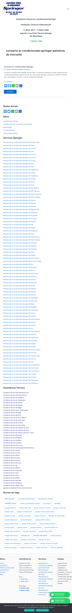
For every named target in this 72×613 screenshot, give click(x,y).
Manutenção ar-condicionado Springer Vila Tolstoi (19, 173)
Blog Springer (7, 127)
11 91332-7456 (24, 588)
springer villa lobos (41, 547)
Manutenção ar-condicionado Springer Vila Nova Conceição (22, 261)
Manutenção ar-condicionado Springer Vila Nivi (18, 264)
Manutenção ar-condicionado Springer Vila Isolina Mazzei (21, 319)
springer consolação (24, 516)
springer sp (25, 535)
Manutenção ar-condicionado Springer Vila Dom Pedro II (21, 368)
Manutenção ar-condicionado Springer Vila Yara (18, 167)
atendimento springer (45, 499)
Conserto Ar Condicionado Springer (18, 67)
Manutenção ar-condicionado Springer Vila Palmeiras (20, 249)
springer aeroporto (10, 508)
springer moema (22, 527)
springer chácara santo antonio (44, 511)
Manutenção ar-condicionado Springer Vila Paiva (18, 252)
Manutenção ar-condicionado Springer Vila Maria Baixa (20, 298)
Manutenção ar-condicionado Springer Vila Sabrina (19, 200)
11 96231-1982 (24, 590)
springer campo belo (59, 508)
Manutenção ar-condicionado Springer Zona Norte (19, 154)
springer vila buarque (11, 539)
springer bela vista (25, 508)
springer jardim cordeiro (42, 520)
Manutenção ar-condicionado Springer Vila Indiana (19, 325)
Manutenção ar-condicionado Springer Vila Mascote (19, 282)
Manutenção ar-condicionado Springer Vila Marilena (19, 289)
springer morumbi (36, 527)
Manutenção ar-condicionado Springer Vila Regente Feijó (21, 209)
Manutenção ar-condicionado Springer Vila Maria (18, 304)
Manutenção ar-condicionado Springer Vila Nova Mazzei (21, 258)
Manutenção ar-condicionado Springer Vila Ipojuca (19, 322)
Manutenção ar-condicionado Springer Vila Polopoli (19, 221)
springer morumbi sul (51, 527)
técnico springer (57, 547)
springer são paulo (40, 535)
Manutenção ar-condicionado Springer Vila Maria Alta (20, 301)
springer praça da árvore (12, 531)
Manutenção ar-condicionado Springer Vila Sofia (18, 185)
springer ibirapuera (26, 520)
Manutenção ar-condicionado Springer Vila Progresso (20, 212)
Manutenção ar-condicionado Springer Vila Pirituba (19, 228)
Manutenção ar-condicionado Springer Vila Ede (18, 362)
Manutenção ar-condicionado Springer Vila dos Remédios (21, 365)
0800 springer (9, 499)
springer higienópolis (10, 520)
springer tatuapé (56, 535)
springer (57, 503)
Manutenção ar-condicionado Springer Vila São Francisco (21, 191)
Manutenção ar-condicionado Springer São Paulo (18, 145)
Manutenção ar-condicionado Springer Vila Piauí (18, 234)
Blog (1, 574)
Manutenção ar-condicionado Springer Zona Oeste (19, 157)
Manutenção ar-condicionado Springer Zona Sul (18, 151)
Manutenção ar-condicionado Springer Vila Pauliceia (19, 246)
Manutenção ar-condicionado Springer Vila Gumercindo (21, 337)
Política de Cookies (42, 610)
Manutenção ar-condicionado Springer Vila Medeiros (20, 276)
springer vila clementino (28, 539)
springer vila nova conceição (49, 543)
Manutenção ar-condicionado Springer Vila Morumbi (19, 267)
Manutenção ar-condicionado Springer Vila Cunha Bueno (21, 371)
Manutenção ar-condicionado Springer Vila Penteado (20, 243)
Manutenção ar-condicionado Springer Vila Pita (18, 224)
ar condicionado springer (26, 499)
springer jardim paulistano (47, 523)
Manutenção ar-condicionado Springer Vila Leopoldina (20, 310)
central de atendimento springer (30, 503)
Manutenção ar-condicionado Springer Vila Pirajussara (20, 231)
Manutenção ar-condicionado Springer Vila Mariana (19, 295)
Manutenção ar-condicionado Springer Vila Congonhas (20, 380)
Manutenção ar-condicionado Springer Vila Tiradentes (20, 176)
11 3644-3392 (23, 581)
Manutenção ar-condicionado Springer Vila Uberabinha (20, 170)
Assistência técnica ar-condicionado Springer (17, 124)
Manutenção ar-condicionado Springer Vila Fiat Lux (19, 359)
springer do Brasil (39, 516)
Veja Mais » (11, 92)
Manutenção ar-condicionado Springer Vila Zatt (18, 164)
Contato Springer (8, 130)
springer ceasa (9, 511)
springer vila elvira (44, 539)
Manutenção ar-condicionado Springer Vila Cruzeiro (19, 374)
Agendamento (4, 570)
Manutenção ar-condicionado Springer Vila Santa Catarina (21, 197)
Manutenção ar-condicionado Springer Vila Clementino (20, 383)
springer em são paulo (56, 516)
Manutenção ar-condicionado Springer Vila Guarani (19, 346)
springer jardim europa (11, 523)
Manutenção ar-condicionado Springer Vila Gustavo (19, 334)
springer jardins (9, 527)
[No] (70, 608)
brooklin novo (10, 503)
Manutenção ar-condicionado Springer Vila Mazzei (19, 279)
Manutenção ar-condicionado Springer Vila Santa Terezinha (22, 194)
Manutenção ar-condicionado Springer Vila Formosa (19, 353)
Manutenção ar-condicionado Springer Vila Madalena (20, 307)
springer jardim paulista (29, 523)
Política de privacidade (10, 133)
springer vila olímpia (10, 547)
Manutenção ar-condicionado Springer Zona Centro (19, 148)
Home (2, 563)
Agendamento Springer (10, 121)
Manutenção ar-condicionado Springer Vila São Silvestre (21, 188)
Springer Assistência (24, 69)
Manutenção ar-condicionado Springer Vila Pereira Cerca (21, 237)
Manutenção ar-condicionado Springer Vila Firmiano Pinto (21, 356)
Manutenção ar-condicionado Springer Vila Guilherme (20, 340)
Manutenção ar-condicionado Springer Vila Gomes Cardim (21, 350)
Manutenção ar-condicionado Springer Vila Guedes (19, 343)
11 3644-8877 (23, 579)
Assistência (3, 565)
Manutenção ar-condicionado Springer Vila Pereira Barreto (21, 240)
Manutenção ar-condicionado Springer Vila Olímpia (19, 255)
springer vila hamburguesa (12, 543)
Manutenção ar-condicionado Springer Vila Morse (19, 270)
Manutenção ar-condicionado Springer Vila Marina (19, 286)
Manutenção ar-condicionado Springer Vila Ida (18, 328)
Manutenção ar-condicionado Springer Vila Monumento (21, 273)
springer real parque (29, 531)
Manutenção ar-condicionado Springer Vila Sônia (18, 182)
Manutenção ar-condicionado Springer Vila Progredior (20, 215)
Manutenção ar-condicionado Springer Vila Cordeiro (19, 377)
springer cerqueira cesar (24, 511)
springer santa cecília (45, 531)
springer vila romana (26, 547)
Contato (2, 572)
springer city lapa (9, 516)
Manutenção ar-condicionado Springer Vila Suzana (19, 179)
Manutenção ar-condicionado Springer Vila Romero (19, 203)
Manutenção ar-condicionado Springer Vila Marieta (19, 292)
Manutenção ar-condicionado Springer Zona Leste (19, 160)
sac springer (47, 503)
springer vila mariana (30, 543)
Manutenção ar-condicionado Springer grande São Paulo (21, 142)
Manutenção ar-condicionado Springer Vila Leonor (19, 313)
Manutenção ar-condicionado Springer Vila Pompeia (19, 218)
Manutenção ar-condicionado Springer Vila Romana (19, 206)
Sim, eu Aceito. (29, 610)
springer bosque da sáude (42, 508)
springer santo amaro (11, 535)
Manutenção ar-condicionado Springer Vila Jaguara (19, 316)
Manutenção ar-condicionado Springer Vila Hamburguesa (21, 331)
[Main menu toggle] (68, 9)
